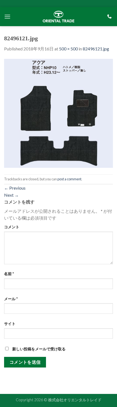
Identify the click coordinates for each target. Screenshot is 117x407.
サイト (10, 323)
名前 (9, 273)
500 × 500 (68, 48)
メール (11, 298)
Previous (15, 187)
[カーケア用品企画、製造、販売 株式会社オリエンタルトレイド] (58, 16)
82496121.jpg (96, 48)
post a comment (69, 179)
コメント (11, 226)
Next (11, 195)
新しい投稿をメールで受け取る (39, 349)
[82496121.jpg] (58, 112)
